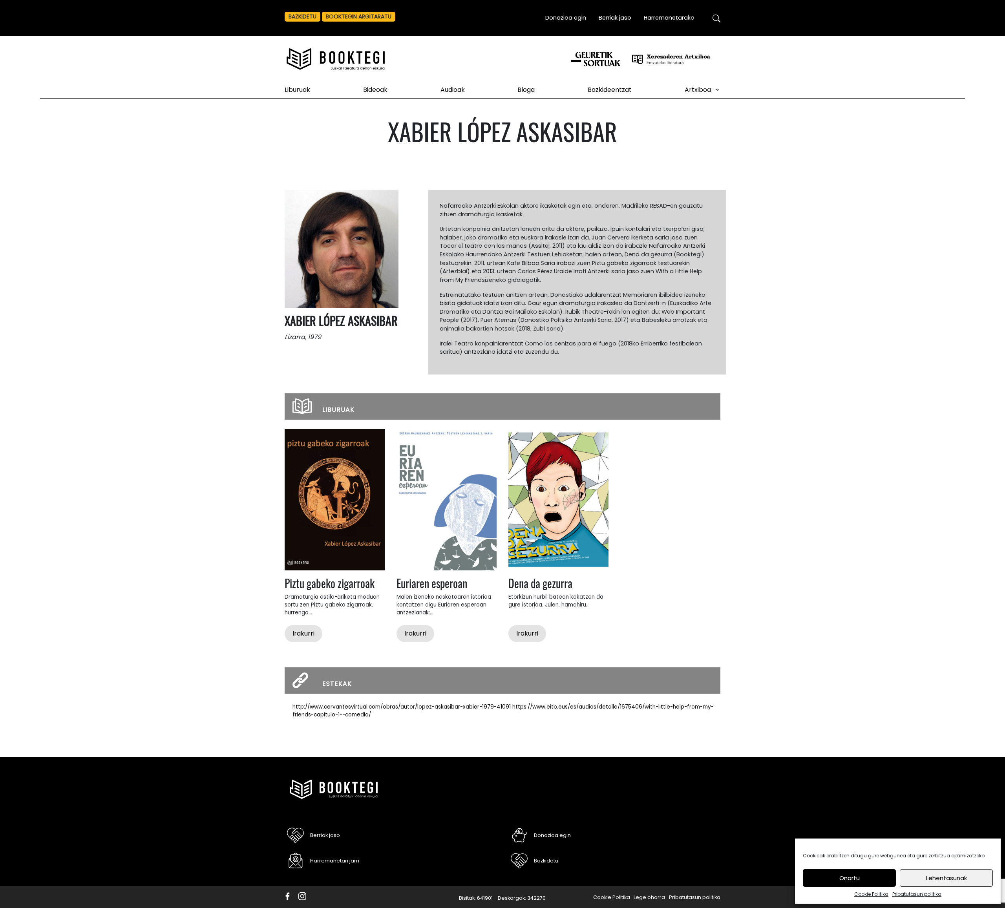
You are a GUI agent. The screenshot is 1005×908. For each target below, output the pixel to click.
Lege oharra (649, 897)
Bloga (526, 89)
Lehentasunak (946, 878)
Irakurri (303, 633)
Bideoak (375, 89)
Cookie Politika (871, 894)
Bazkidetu (302, 16)
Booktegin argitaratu (358, 16)
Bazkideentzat (610, 89)
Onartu (849, 878)
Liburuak (297, 89)
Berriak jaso (615, 18)
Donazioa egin (565, 18)
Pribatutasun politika (916, 894)
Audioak (452, 89)
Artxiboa (698, 89)
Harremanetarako (669, 18)
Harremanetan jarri (334, 860)
